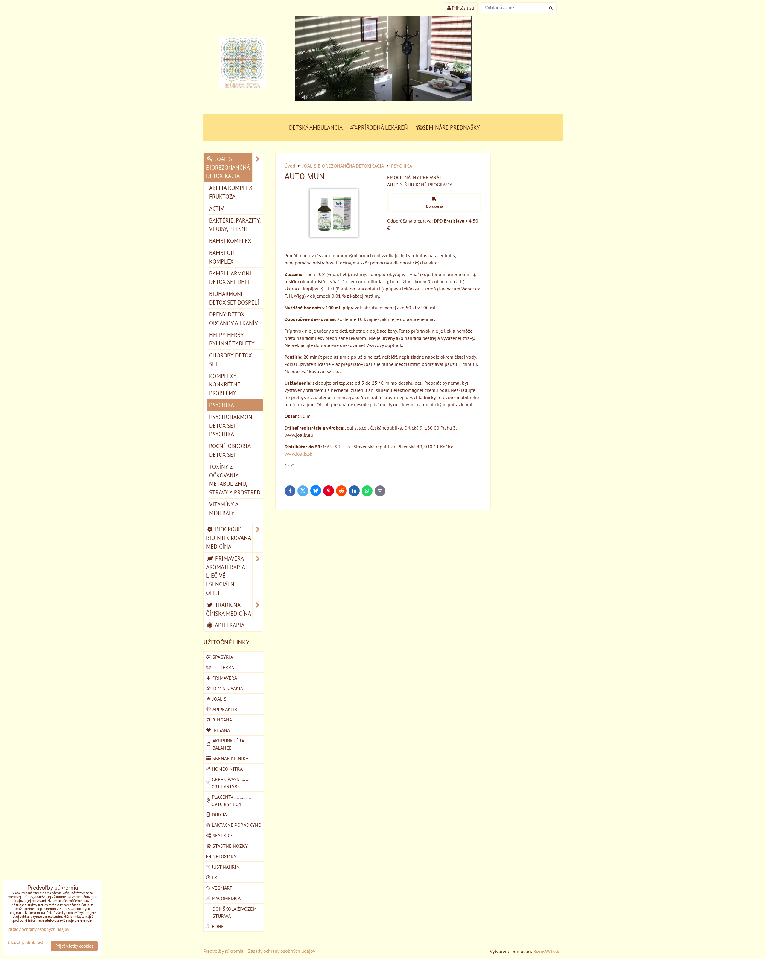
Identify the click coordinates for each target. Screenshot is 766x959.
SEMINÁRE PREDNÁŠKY (451, 127)
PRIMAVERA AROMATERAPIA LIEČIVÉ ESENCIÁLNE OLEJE (225, 575)
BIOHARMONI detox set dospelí (234, 298)
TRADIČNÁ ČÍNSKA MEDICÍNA (228, 609)
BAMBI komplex (230, 240)
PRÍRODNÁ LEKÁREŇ (383, 127)
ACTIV (216, 208)
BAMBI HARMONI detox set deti (230, 278)
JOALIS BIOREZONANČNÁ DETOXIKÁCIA (228, 167)
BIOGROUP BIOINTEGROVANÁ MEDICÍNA (228, 537)
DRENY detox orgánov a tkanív (233, 318)
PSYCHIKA (221, 405)
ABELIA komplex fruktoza (231, 192)
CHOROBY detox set (230, 359)
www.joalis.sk (298, 454)
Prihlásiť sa (462, 8)
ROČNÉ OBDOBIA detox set (230, 450)
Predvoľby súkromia (223, 951)
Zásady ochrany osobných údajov (281, 951)
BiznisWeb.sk (546, 951)
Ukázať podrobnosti (26, 942)
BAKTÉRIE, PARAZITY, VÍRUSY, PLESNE (235, 225)
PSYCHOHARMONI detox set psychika (231, 425)
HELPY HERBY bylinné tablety (232, 339)
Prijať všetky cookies (74, 946)
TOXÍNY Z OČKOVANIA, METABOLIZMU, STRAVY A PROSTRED (234, 479)
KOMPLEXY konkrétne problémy (224, 384)
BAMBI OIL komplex (222, 257)
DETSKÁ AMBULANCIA (316, 127)
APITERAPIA (229, 625)
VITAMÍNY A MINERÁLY (223, 508)
